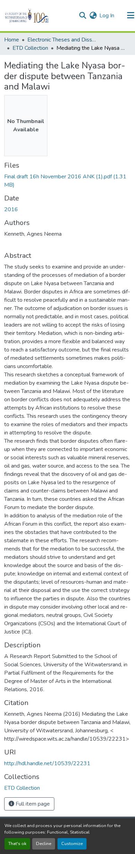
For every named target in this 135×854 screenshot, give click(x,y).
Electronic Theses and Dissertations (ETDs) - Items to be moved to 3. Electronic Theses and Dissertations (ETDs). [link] (62, 40)
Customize (72, 844)
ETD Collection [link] (30, 48)
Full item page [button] (32, 804)
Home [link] (11, 40)
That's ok (17, 844)
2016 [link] (11, 209)
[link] (67, 180)
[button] (38, 15)
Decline (43, 844)
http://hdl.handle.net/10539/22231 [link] (47, 763)
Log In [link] (106, 15)
